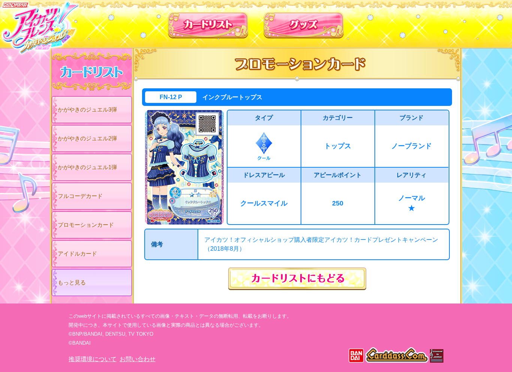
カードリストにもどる (297, 279)
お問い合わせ (138, 359)
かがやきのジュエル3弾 (87, 109)
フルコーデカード (80, 196)
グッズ (303, 22)
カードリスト (208, 22)
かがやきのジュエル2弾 (87, 138)
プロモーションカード (86, 225)
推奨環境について (93, 359)
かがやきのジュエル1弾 (87, 167)
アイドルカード (77, 253)
